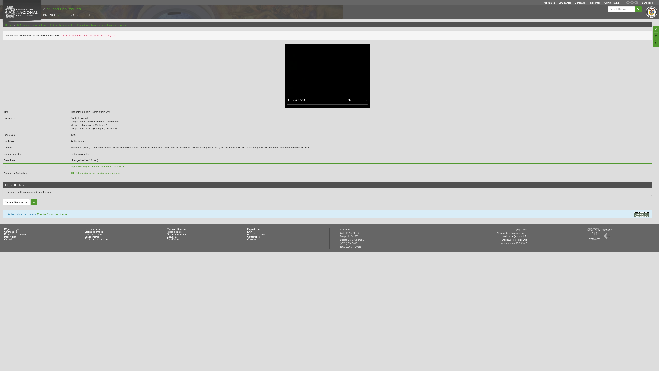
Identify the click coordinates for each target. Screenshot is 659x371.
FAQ (249, 232)
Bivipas (9, 25)
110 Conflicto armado (61, 25)
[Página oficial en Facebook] (632, 2)
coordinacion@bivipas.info (514, 236)
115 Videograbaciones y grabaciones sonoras (101, 25)
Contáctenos (253, 237)
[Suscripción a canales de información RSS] (636, 2)
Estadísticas (173, 239)
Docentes (595, 2)
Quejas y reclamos (176, 234)
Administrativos (612, 2)
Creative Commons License (52, 214)
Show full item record (16, 202)
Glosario (251, 239)
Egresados (581, 2)
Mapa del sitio (254, 229)
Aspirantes (549, 2)
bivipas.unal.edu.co (63, 9)
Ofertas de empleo (94, 232)
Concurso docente (94, 234)
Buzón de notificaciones (96, 239)
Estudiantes (565, 2)
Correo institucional (176, 229)
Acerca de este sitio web (514, 240)
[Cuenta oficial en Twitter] (628, 2)
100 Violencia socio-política (31, 25)
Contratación (10, 232)
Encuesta (171, 237)
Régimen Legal (11, 229)
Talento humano (92, 229)
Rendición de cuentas (15, 234)
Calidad (8, 239)
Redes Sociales (175, 232)
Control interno (92, 237)
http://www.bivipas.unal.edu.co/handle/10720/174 (97, 166)
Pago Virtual (10, 237)
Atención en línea (256, 234)
